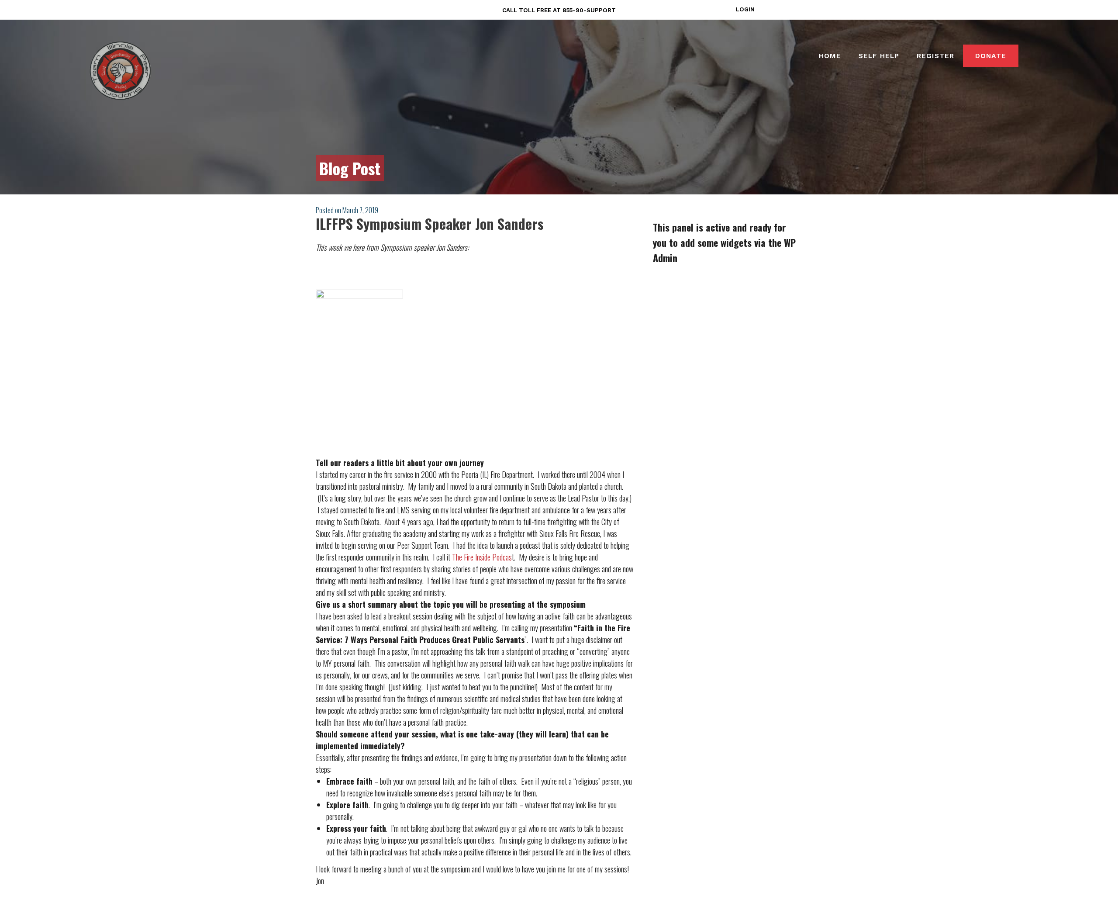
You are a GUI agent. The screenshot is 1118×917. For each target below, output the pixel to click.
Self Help (879, 56)
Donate (990, 56)
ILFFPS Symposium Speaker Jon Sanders (430, 223)
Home (830, 56)
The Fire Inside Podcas (482, 557)
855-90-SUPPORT (589, 10)
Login (745, 9)
